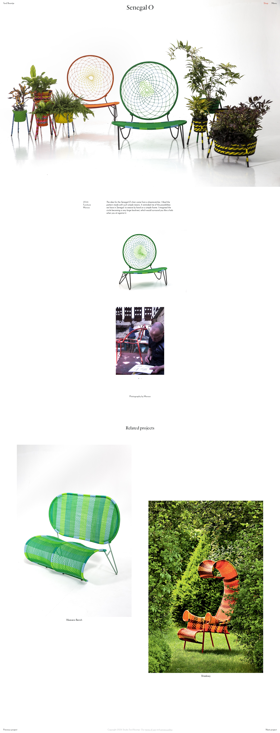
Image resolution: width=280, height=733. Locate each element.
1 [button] (138, 378)
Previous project (10, 730)
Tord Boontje (8, 3)
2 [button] (141, 378)
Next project (271, 730)
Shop (266, 3)
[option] (140, 341)
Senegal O (140, 8)
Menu (274, 3)
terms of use (150, 730)
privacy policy (166, 730)
